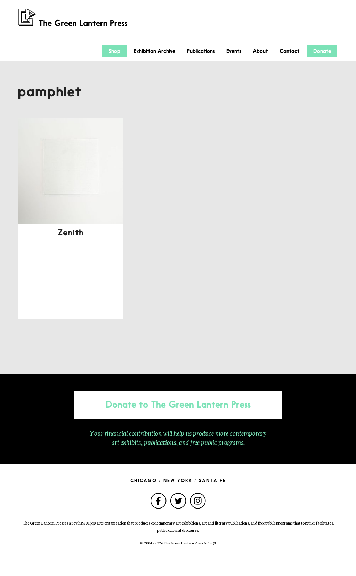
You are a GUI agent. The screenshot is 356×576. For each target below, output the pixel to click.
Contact (289, 51)
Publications (201, 51)
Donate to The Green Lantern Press (178, 405)
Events (233, 51)
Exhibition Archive (154, 51)
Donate (322, 51)
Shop (114, 51)
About (260, 51)
